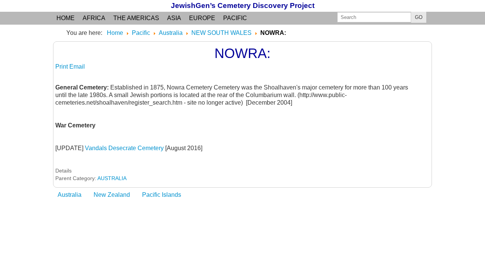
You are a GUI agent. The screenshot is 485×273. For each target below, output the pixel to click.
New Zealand (112, 194)
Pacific (235, 18)
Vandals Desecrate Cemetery (124, 148)
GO (418, 17)
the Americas (136, 18)
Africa (94, 18)
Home (65, 18)
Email (77, 66)
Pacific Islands (161, 194)
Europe (202, 18)
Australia (69, 194)
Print (62, 66)
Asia (174, 18)
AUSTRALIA (112, 178)
